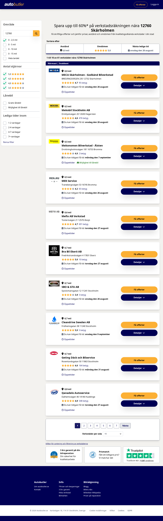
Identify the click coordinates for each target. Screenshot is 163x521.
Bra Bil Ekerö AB (72, 251)
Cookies (121, 510)
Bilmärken (63, 495)
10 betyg (83, 259)
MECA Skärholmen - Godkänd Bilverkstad (87, 75)
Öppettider (69, 92)
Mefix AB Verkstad (73, 216)
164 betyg (83, 365)
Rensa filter (8, 142)
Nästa (125, 425)
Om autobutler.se (41, 486)
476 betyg (83, 118)
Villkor (112, 510)
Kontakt (37, 489)
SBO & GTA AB (70, 287)
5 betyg (82, 294)
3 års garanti (64, 489)
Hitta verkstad (65, 492)
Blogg (86, 486)
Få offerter (140, 4)
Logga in (155, 4)
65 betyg (83, 188)
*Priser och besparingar (69, 486)
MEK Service (69, 181)
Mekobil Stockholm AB (76, 110)
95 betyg (83, 82)
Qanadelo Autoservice (76, 393)
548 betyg (83, 400)
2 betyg (82, 153)
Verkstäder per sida (92, 433)
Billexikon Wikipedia (92, 492)
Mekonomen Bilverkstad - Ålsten (82, 145)
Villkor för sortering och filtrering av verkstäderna (67, 443)
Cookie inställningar (98, 510)
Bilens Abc (88, 489)
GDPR (129, 510)
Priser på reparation (92, 495)
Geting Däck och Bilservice (78, 357)
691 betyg (83, 224)
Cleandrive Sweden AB (76, 322)
